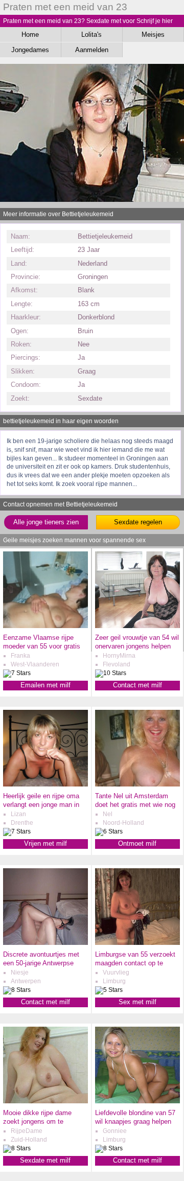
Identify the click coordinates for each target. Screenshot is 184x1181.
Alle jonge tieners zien (46, 522)
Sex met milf (137, 1002)
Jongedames (30, 50)
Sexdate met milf (45, 1160)
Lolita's (91, 34)
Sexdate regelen (138, 522)
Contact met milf (137, 685)
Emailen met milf (45, 685)
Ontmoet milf (137, 843)
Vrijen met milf (45, 843)
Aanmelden (91, 50)
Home (30, 34)
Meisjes (153, 34)
